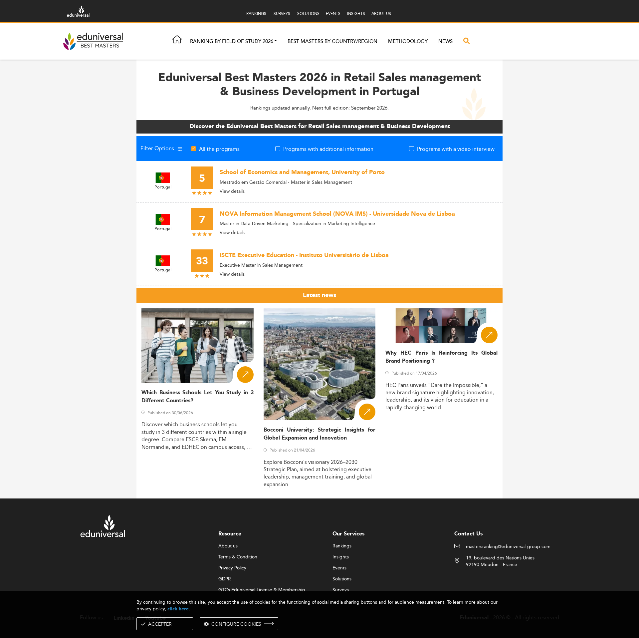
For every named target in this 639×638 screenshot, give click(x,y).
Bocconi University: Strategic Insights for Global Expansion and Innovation (320, 434)
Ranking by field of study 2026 (231, 41)
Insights (340, 557)
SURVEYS (282, 13)
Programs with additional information (328, 149)
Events (339, 568)
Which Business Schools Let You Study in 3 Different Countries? (197, 397)
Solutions (341, 579)
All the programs (219, 149)
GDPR (224, 579)
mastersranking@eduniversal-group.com (508, 546)
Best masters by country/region (332, 41)
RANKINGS (256, 13)
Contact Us (468, 534)
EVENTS (333, 13)
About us (228, 546)
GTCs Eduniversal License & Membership (261, 590)
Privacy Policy (232, 568)
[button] (275, 41)
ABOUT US (381, 13)
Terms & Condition (237, 557)
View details (232, 191)
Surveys (340, 590)
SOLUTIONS (308, 13)
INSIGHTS (356, 13)
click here (178, 609)
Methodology (408, 41)
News (445, 41)
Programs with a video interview (456, 149)
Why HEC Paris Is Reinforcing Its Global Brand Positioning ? (441, 357)
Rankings (341, 546)
